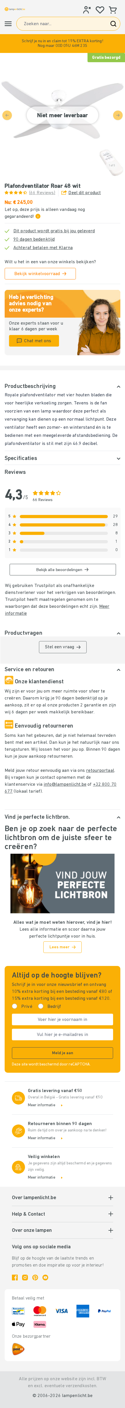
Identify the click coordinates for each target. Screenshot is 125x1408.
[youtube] (45, 1277)
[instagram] (25, 1277)
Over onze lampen (32, 1230)
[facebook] (15, 1277)
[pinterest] (35, 1277)
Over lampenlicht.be (34, 1198)
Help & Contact (28, 1214)
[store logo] (15, 9)
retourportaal (100, 770)
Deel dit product (84, 193)
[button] (62, 43)
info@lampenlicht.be (65, 784)
